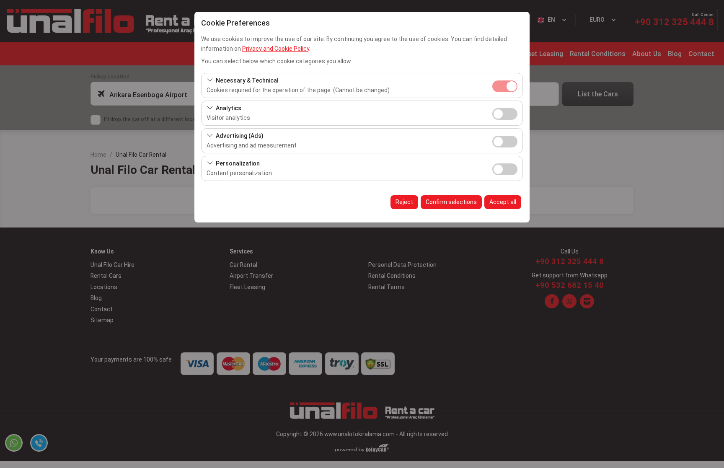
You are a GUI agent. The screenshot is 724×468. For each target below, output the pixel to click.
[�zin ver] (504, 113)
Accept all (502, 202)
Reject (404, 202)
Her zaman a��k (504, 86)
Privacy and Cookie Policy (275, 48)
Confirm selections (451, 202)
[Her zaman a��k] (504, 85)
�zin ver (504, 114)
